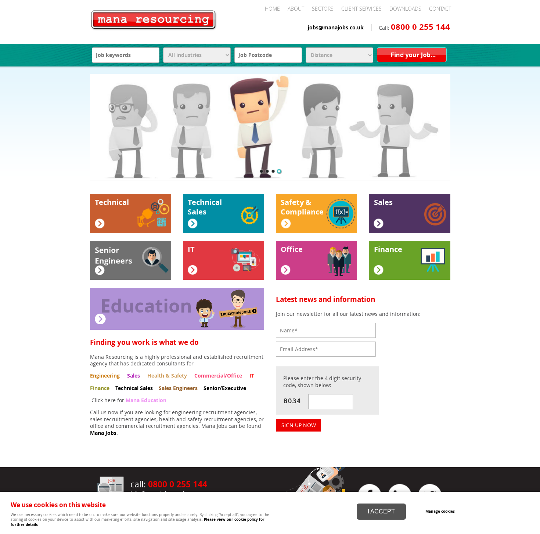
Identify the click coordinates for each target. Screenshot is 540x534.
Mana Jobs (103, 433)
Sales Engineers (178, 388)
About (296, 8)
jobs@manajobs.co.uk (336, 27)
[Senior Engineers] (130, 260)
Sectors (323, 8)
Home (272, 8)
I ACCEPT (381, 511)
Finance (99, 388)
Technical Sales (134, 388)
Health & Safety (167, 375)
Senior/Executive (225, 388)
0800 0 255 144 (420, 26)
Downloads (405, 8)
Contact (440, 8)
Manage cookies (440, 511)
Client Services (361, 8)
